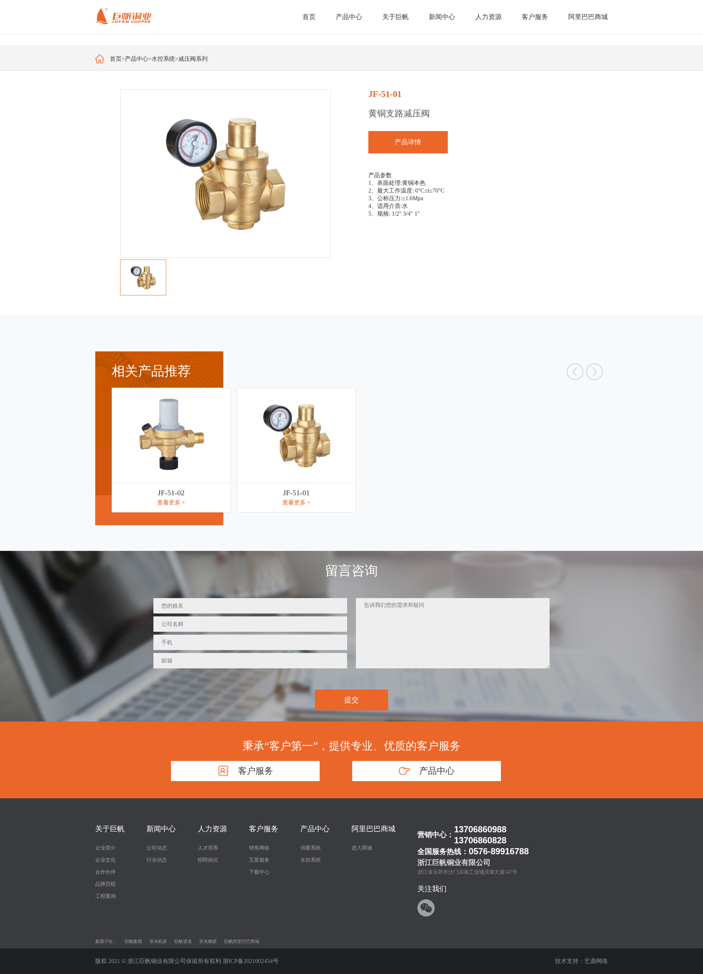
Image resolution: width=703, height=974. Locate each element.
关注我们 (432, 889)
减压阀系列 (193, 59)
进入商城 (362, 848)
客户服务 (263, 829)
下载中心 (259, 872)
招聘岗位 (208, 860)
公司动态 (156, 848)
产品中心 (136, 59)
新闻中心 (161, 829)
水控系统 (163, 59)
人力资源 (212, 829)
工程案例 (105, 896)
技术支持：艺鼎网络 (581, 961)
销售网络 (259, 848)
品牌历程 (105, 884)
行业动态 (156, 860)
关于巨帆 (109, 829)
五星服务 (259, 860)
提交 (351, 700)
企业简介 (105, 848)
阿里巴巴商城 (373, 829)
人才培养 (208, 848)
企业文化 (105, 860)
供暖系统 (310, 848)
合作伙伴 (105, 872)
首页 (309, 16)
